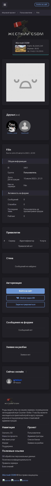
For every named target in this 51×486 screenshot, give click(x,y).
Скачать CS (7, 433)
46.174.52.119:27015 (35, 51)
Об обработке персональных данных (18, 456)
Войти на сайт (41, 4)
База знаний (7, 466)
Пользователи (26, 13)
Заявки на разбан (35, 443)
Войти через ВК (27, 298)
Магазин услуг (8, 439)
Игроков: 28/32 (33, 49)
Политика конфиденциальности (16, 460)
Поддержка (7, 446)
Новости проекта (9, 436)
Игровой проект (9, 13)
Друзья (13, 114)
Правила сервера (10, 463)
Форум (5, 443)
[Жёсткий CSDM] (25, 30)
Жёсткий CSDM (9, 475)
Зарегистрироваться (25, 304)
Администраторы (35, 436)
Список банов (34, 439)
